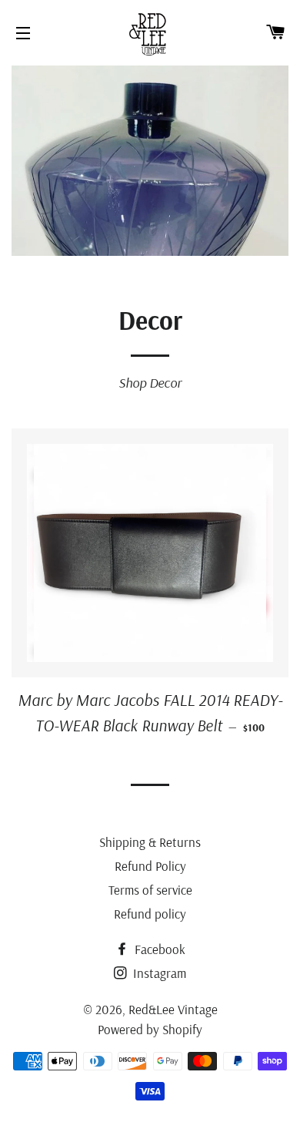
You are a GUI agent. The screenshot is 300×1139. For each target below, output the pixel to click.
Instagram (158, 973)
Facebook (158, 949)
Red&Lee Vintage (173, 1009)
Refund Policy (150, 866)
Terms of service (150, 890)
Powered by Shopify (150, 1029)
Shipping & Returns (150, 842)
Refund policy (150, 913)
